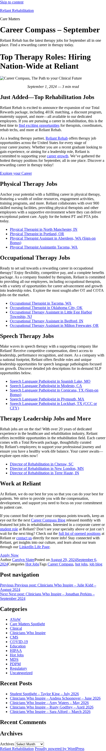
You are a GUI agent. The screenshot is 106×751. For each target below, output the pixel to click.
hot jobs (81, 564)
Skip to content (11, 2)
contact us (24, 538)
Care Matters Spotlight (27, 624)
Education (18, 646)
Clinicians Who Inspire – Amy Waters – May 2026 (49, 703)
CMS (14, 637)
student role (9, 529)
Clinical (16, 628)
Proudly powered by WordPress (59, 749)
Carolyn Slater (23, 560)
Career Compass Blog (48, 520)
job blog (95, 564)
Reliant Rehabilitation (17, 10)
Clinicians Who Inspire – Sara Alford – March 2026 (50, 711)
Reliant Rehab (57, 138)
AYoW (15, 619)
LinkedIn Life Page (34, 547)
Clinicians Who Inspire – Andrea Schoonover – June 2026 (55, 698)
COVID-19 (19, 642)
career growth (57, 156)
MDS (14, 659)
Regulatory (18, 668)
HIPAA (16, 650)
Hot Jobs (32, 564)
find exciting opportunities (39, 125)
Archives (7, 744)
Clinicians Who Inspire (28, 633)
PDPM (15, 664)
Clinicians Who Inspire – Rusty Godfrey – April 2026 (51, 707)
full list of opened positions (80, 533)
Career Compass (60, 564)
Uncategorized (21, 673)
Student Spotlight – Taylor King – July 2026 (44, 694)
